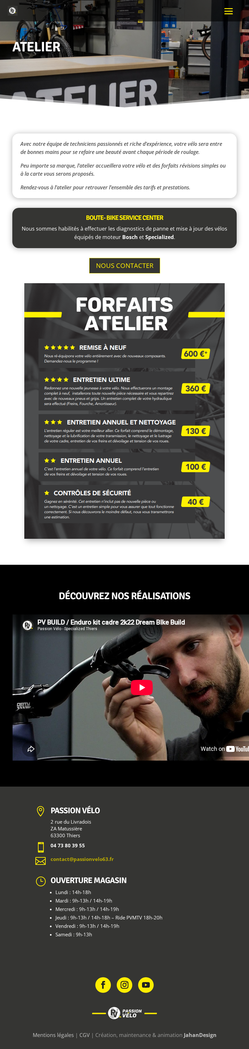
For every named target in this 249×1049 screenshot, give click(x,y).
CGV (84, 1035)
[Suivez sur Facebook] (103, 985)
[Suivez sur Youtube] (146, 985)
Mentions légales (53, 1035)
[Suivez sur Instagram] (124, 985)
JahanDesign (200, 1035)
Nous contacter (124, 265)
